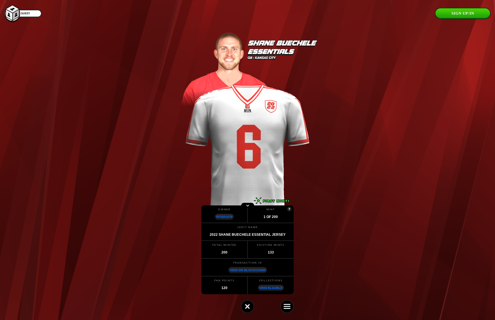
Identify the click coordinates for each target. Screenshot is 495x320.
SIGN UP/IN (462, 13)
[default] (247, 307)
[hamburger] (287, 307)
